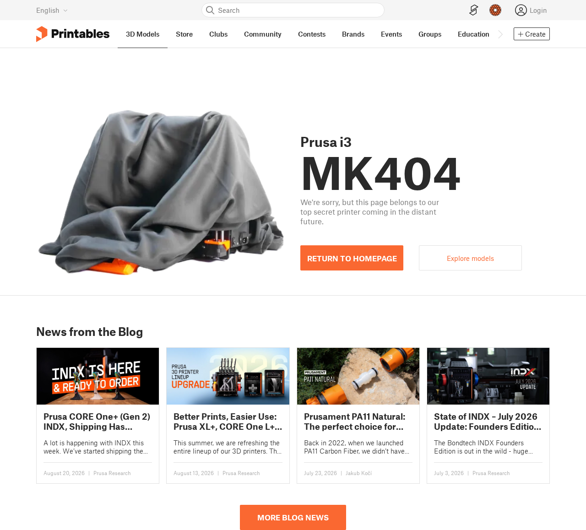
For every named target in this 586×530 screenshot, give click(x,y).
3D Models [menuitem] (142, 34)
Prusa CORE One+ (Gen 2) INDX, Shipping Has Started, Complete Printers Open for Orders (96, 421)
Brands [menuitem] (353, 34)
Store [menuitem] (184, 34)
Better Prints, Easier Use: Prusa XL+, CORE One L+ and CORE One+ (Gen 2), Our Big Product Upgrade (226, 421)
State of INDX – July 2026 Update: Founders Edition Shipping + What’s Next (486, 421)
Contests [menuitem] (312, 34)
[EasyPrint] (474, 10)
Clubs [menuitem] (218, 34)
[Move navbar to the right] (500, 34)
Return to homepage (352, 258)
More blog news (293, 517)
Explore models (470, 258)
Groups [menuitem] (429, 34)
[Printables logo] (72, 34)
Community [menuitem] (263, 34)
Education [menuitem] (473, 34)
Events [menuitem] (391, 34)
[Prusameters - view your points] (495, 10)
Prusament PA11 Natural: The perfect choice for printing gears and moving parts (354, 421)
